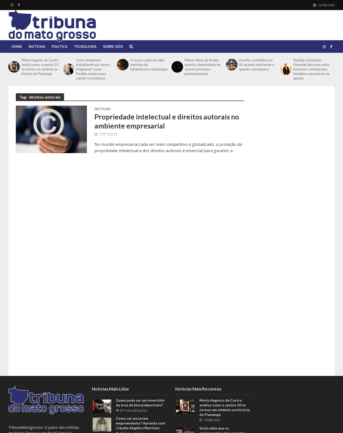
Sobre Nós (113, 46)
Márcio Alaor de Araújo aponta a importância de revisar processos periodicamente (202, 67)
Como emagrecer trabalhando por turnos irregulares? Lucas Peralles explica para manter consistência (93, 69)
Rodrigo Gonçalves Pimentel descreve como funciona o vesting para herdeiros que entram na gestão (311, 69)
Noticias (37, 46)
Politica (59, 46)
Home (17, 46)
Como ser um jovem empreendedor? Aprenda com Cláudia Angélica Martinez (140, 423)
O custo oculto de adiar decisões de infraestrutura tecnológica (149, 64)
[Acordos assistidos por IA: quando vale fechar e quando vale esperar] (231, 64)
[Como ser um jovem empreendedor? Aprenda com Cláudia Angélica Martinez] (102, 424)
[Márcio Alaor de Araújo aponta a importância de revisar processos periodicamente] (177, 67)
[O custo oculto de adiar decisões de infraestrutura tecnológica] (122, 64)
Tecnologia (85, 46)
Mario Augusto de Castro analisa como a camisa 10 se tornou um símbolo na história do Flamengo (40, 67)
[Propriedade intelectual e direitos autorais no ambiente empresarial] (51, 129)
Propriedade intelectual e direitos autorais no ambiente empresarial (166, 121)
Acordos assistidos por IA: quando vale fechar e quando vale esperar (256, 64)
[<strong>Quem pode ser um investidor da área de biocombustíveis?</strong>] (102, 406)
